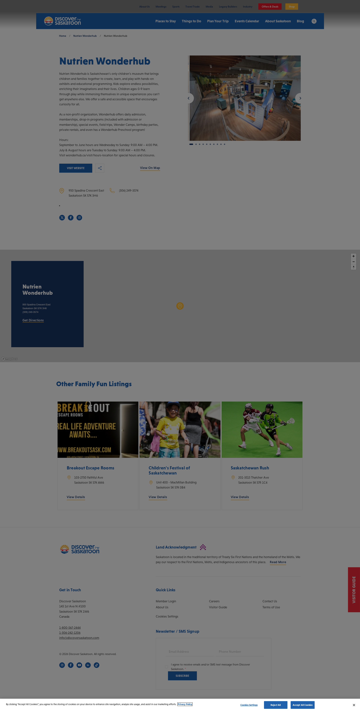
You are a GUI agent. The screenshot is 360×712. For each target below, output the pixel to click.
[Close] (354, 705)
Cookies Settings (249, 705)
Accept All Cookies (303, 705)
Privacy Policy (185, 704)
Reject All (276, 705)
